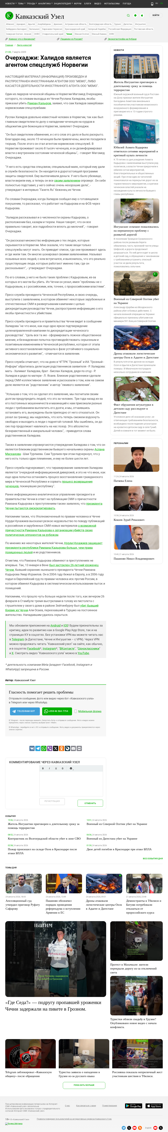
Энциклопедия (62, 3)
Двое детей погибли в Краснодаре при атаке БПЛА (119, 849)
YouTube (83, 653)
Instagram (49, 648)
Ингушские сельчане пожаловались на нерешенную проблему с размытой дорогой (136, 230)
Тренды (31, 3)
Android (55, 625)
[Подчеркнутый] (56, 768)
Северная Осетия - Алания (18, 34)
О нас (67, 1106)
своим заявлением (67, 180)
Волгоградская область (100, 24)
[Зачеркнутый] (62, 768)
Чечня (69, 34)
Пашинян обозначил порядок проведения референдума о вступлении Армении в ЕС (63, 906)
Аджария (20, 24)
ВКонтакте (67, 648)
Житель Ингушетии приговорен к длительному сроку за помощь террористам (135, 86)
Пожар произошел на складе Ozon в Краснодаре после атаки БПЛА (42, 851)
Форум (77, 3)
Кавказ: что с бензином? (21, 39)
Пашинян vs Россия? (71, 39)
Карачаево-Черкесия (52, 29)
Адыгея (31, 24)
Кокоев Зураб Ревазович (129, 520)
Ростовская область (143, 29)
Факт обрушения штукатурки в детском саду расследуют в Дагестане (133, 408)
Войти (156, 15)
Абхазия (10, 24)
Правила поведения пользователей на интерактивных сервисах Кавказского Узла (74, 1119)
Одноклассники (88, 648)
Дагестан (127, 24)
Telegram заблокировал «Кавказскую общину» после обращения (28, 1074)
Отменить (90, 803)
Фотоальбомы (112, 3)
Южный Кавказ (99, 34)
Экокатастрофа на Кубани (121, 39)
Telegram (18, 639)
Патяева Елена (123, 481)
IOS (65, 625)
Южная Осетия (82, 34)
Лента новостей (24, 45)
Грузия (117, 24)
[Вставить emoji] (71, 768)
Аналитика (44, 3)
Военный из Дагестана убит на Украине (112, 838)
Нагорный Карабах (97, 29)
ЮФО (111, 34)
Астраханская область (75, 24)
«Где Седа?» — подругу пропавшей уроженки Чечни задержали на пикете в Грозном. (53, 1005)
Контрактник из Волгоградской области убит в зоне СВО (44, 838)
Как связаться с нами (86, 1106)
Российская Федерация (119, 29)
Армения (58, 24)
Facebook (33, 648)
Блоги (87, 3)
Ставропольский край (52, 34)
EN (161, 3)
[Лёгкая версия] (152, 3)
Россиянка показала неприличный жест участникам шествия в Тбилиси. (137, 1074)
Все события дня (153, 858)
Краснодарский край (75, 29)
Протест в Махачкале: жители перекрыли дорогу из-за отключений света (133, 968)
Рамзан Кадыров (39, 103)
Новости (10, 3)
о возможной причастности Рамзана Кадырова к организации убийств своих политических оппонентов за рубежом (50, 530)
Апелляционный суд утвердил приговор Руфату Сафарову (23, 904)
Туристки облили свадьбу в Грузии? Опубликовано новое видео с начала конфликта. (133, 1023)
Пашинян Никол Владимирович (134, 558)
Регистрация (52, 801)
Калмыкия (34, 29)
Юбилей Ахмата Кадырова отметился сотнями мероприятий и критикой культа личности (136, 151)
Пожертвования (109, 1106)
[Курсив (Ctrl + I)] (49, 768)
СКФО (37, 34)
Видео (97, 3)
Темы (21, 3)
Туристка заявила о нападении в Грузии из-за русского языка (79, 1074)
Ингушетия (140, 24)
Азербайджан (44, 24)
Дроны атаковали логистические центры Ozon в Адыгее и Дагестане (136, 355)
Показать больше (84, 1085)
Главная (9, 45)
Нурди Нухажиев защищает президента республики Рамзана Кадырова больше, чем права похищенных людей (54, 547)
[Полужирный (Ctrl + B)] (43, 768)
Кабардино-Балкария (16, 29)
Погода (127, 3)
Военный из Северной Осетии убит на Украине (136, 301)
